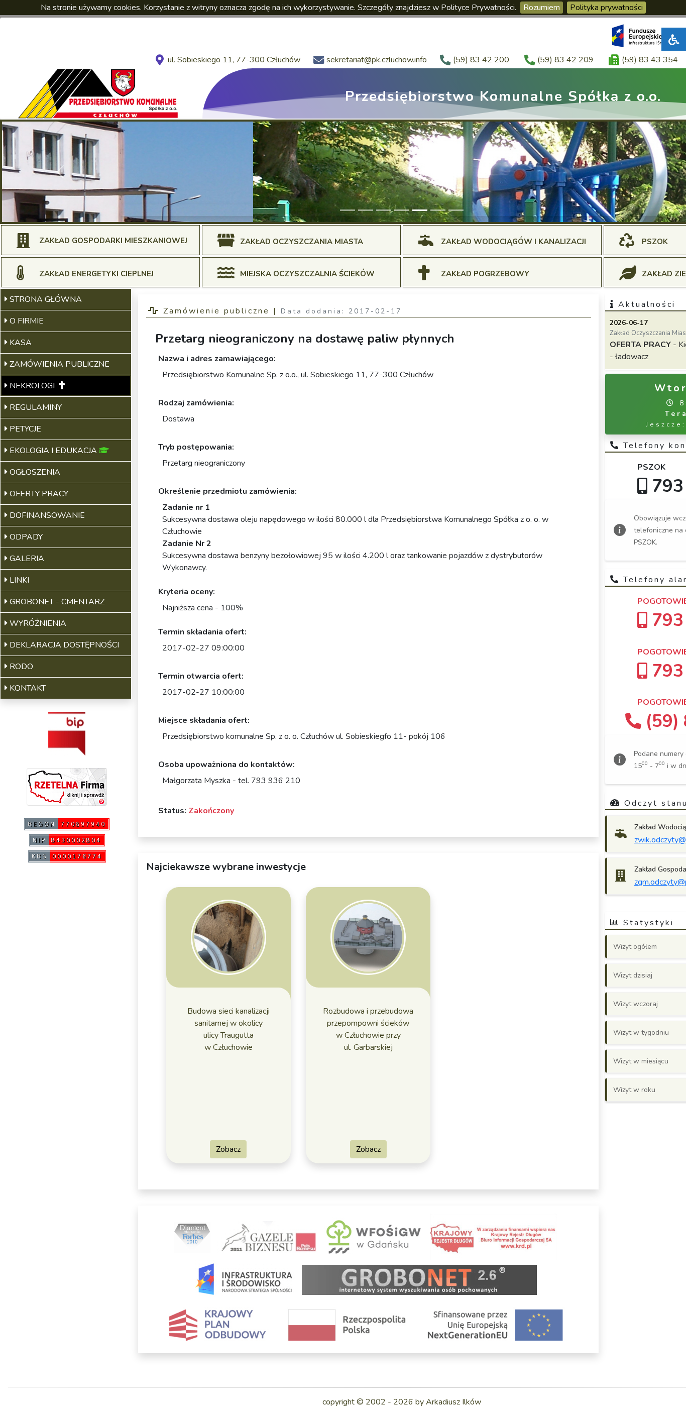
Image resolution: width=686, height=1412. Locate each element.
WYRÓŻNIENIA (37, 623)
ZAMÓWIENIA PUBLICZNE (58, 364)
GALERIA (26, 558)
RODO (20, 666)
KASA (20, 342)
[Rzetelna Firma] (67, 786)
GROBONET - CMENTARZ (56, 601)
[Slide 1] (347, 210)
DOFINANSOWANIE (46, 515)
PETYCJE (24, 429)
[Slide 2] (365, 210)
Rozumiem (541, 7)
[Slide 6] (437, 210)
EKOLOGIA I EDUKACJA (53, 450)
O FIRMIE (26, 321)
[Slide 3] (383, 210)
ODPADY (25, 536)
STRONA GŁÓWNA (45, 299)
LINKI (18, 580)
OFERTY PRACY (38, 493)
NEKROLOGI (33, 385)
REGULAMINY (35, 407)
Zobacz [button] (228, 1149)
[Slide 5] (419, 210)
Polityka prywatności (606, 7)
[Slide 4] (401, 210)
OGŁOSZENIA (34, 472)
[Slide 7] (456, 210)
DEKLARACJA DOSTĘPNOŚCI (63, 644)
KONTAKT (27, 688)
